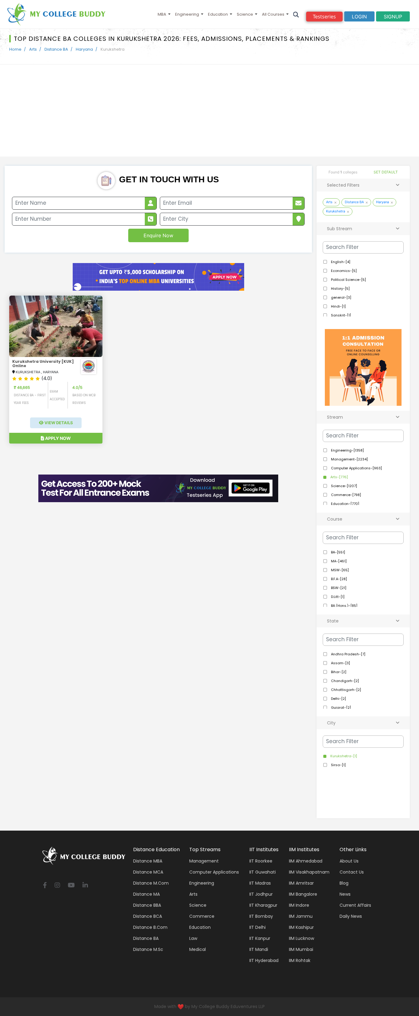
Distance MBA (147, 861)
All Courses (273, 14)
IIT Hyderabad (264, 960)
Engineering (187, 14)
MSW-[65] (339, 570)
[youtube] (71, 885)
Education (218, 14)
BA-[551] (337, 552)
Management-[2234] (349, 459)
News (345, 894)
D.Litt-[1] (337, 596)
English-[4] (340, 261)
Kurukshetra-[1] (343, 756)
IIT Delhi (257, 927)
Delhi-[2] (338, 698)
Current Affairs (355, 905)
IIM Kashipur (301, 927)
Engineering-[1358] (347, 450)
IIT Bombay (261, 916)
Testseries (324, 16)
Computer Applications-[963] (356, 468)
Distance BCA (147, 916)
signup (393, 17)
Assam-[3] (340, 663)
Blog (344, 883)
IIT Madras (260, 883)
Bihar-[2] (338, 671)
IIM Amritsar (301, 883)
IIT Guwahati (262, 872)
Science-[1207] (343, 485)
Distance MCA (148, 872)
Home (15, 49)
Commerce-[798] (345, 494)
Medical (197, 949)
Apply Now (57, 438)
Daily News (351, 916)
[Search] (296, 14)
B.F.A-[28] (338, 578)
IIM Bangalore (303, 894)
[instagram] (57, 885)
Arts (33, 49)
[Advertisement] (209, 110)
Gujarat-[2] (340, 707)
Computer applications (214, 872)
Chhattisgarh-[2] (345, 689)
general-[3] (340, 297)
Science (245, 14)
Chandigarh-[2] (344, 680)
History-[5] (340, 288)
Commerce (201, 916)
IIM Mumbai (301, 949)
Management (204, 861)
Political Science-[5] (348, 279)
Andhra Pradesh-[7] (347, 654)
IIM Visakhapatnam (309, 872)
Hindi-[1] (338, 306)
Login (359, 17)
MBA (162, 14)
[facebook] (45, 885)
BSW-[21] (338, 587)
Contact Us (352, 872)
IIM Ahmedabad (305, 861)
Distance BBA (147, 905)
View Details (58, 422)
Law (193, 938)
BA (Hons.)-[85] (343, 605)
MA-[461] (338, 561)
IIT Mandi (258, 949)
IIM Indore (299, 905)
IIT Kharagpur (263, 905)
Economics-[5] (343, 270)
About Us (349, 861)
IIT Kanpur (259, 938)
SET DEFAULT (386, 172)
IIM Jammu (301, 916)
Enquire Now (158, 235)
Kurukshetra (335, 211)
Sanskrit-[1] (340, 315)
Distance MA (146, 894)
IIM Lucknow (301, 938)
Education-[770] (344, 503)
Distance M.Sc (148, 949)
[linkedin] (85, 885)
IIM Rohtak (299, 960)
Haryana (84, 49)
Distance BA (56, 49)
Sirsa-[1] (338, 764)
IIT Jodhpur (261, 894)
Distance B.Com (150, 927)
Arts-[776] (338, 477)
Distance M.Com (151, 883)
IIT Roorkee (260, 861)
